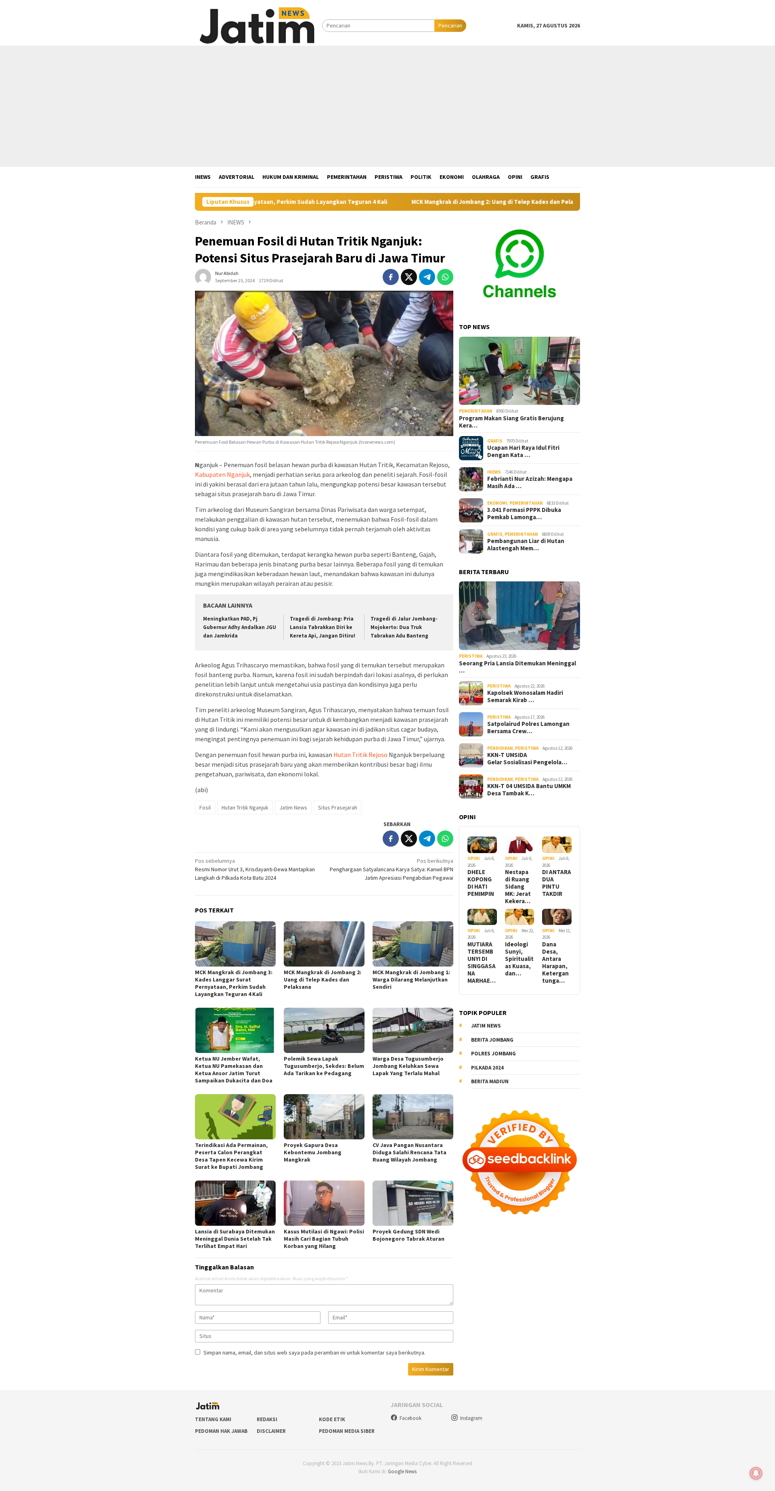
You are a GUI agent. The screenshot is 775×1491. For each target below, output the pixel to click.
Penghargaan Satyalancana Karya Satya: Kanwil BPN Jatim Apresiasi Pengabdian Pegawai (391, 869)
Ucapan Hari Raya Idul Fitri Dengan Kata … (523, 451)
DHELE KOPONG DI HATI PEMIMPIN (480, 883)
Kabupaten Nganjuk (222, 474)
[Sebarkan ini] (391, 277)
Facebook (410, 1418)
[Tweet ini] (409, 277)
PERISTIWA (470, 656)
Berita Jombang (492, 1039)
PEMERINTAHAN (475, 411)
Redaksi (267, 1419)
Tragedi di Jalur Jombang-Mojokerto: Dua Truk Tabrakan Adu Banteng (404, 627)
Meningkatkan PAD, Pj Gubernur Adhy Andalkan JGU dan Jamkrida (239, 627)
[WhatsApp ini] (445, 277)
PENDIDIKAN (500, 748)
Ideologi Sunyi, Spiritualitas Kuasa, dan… (519, 958)
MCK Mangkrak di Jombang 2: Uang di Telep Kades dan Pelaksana (433, 202)
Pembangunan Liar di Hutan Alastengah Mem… (525, 544)
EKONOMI (497, 503)
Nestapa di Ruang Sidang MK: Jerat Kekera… (518, 886)
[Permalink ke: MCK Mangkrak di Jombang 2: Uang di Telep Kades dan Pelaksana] (324, 944)
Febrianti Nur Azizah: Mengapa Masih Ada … (529, 482)
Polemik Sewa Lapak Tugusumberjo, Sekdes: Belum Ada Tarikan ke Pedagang (324, 1066)
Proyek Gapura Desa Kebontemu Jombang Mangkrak (312, 1152)
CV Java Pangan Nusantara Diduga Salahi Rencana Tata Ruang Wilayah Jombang (409, 1152)
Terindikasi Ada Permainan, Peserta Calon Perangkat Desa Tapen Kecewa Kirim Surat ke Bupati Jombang (231, 1155)
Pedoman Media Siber (347, 1431)
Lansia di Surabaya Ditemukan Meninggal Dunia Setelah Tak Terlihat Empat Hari (235, 1239)
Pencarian (450, 25)
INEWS (494, 472)
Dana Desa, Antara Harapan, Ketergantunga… (555, 962)
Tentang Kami (213, 1419)
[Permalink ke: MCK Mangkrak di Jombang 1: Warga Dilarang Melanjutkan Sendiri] (413, 944)
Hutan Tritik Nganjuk (245, 807)
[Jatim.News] (258, 25)
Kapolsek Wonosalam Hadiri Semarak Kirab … (525, 696)
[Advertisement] (387, 106)
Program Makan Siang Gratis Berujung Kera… (511, 422)
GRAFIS (495, 441)
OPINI (473, 858)
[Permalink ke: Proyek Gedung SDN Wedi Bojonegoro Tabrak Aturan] (413, 1203)
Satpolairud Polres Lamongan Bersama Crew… (528, 727)
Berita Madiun (490, 1081)
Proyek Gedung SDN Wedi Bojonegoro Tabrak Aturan (408, 1235)
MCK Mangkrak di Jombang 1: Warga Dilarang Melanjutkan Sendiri (411, 979)
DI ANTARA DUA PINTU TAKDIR (556, 883)
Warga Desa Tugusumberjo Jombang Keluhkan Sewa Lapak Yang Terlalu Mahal (408, 1066)
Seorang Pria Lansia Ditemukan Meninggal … (517, 667)
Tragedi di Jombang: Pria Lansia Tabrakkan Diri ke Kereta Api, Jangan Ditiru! (322, 627)
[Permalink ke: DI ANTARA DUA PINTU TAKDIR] (557, 845)
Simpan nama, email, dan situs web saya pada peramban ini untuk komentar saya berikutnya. (314, 1352)
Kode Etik (332, 1419)
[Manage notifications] (756, 1473)
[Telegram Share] (427, 277)
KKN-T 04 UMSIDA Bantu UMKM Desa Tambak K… (529, 789)
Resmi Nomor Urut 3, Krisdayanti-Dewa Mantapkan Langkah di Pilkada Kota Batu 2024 (255, 869)
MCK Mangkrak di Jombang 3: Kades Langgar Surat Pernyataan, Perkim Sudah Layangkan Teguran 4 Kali (233, 983)
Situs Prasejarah (337, 807)
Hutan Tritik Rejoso (360, 755)
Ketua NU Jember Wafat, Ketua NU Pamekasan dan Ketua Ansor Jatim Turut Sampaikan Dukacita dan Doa (233, 1069)
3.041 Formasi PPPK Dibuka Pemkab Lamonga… (524, 513)
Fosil (205, 807)
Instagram (471, 1418)
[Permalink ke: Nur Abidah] (203, 276)
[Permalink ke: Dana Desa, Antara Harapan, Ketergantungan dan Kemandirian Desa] (557, 917)
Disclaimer (271, 1431)
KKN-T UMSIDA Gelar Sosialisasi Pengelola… (527, 758)
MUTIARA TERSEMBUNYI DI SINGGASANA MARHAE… (481, 962)
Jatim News (293, 807)
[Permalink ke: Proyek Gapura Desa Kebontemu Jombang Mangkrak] (324, 1116)
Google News (402, 1471)
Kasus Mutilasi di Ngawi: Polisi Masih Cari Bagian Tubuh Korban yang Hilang (324, 1239)
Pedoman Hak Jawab (221, 1431)
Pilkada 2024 (487, 1067)
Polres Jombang (493, 1053)
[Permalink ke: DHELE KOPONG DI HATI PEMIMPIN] (482, 845)
